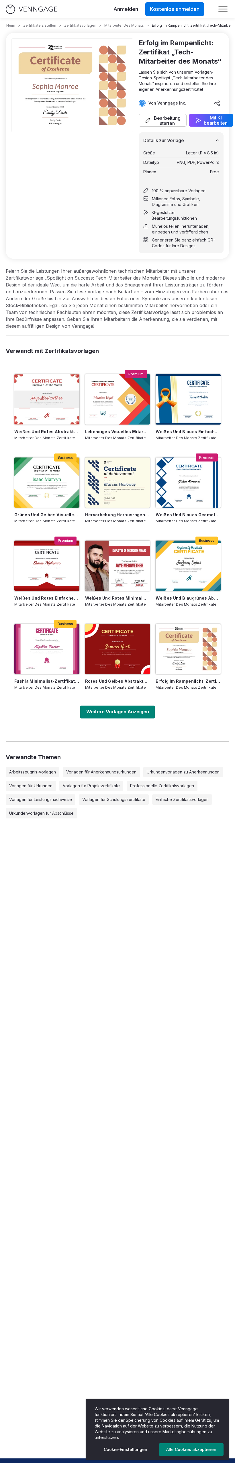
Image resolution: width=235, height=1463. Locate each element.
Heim (10, 25)
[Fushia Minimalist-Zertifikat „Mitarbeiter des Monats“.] (46, 649)
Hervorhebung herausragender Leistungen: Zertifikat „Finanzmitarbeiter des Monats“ (117, 514)
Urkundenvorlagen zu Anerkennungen (183, 771)
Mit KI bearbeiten (216, 120)
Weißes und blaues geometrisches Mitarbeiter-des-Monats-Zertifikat (188, 514)
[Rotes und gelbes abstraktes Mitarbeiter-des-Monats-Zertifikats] (117, 649)
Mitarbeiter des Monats (124, 25)
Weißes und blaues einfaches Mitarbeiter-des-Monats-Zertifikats (188, 431)
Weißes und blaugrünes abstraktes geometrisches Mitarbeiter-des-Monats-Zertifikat (188, 598)
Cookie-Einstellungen (125, 1449)
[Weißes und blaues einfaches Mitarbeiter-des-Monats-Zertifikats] (188, 399)
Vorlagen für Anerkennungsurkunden (101, 771)
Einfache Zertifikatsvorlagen (182, 799)
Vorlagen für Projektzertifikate (91, 785)
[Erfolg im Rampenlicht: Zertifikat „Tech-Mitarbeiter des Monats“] (188, 649)
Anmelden (125, 9)
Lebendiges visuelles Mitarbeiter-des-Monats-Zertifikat (117, 431)
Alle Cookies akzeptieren (191, 1449)
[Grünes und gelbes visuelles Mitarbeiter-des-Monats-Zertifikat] (46, 482)
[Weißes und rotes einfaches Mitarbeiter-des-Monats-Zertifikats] (46, 566)
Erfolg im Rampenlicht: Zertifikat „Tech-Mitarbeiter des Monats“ (188, 681)
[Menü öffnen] (223, 9)
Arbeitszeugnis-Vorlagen (32, 771)
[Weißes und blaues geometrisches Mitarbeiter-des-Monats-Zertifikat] (188, 482)
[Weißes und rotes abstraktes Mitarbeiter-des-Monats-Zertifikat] (46, 399)
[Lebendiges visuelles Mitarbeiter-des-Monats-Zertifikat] (117, 399)
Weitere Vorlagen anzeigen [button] (117, 711)
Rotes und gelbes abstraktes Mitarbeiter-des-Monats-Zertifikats (117, 681)
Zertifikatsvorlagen (80, 25)
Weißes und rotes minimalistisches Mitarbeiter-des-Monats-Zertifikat (117, 598)
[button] (163, 120)
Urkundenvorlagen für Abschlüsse (41, 813)
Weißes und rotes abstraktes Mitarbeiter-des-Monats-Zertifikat (46, 431)
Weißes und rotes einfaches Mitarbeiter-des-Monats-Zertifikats (46, 598)
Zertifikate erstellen (39, 25)
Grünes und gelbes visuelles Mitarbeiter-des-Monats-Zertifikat (46, 514)
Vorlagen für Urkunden (30, 785)
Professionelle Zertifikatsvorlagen (162, 785)
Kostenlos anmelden (174, 9)
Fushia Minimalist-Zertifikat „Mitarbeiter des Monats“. (46, 681)
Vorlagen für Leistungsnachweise (40, 799)
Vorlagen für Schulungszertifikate (113, 799)
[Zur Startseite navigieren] (31, 9)
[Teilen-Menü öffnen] (217, 103)
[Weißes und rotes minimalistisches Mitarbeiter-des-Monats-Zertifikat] (117, 566)
